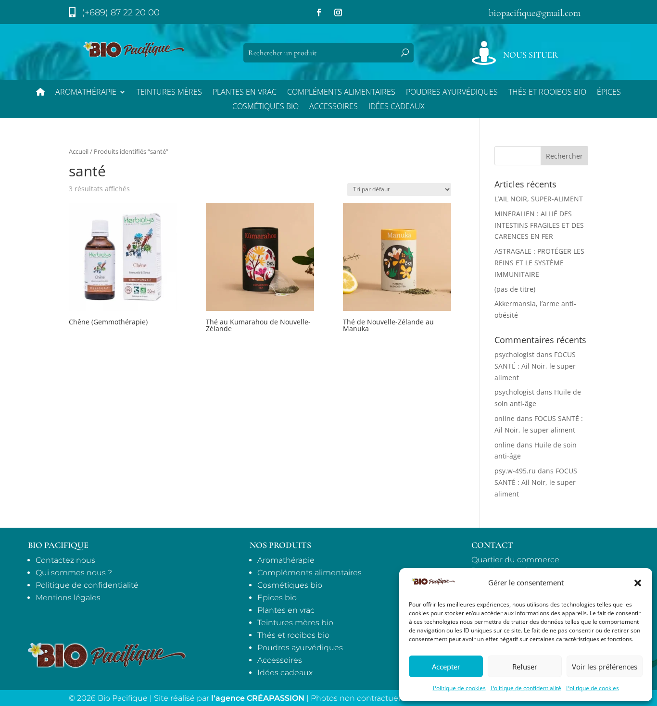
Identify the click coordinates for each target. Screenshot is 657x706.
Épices (609, 92)
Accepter (446, 666)
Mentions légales (68, 597)
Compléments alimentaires (341, 92)
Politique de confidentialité (526, 688)
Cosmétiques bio (265, 107)
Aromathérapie (85, 92)
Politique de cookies (459, 688)
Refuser (524, 666)
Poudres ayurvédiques (452, 92)
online (504, 418)
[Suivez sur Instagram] (338, 12)
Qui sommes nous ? (74, 572)
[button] (638, 583)
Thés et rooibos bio (293, 635)
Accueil (78, 151)
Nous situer (530, 55)
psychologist (514, 354)
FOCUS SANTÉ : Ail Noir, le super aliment (535, 366)
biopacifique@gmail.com (535, 13)
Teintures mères (169, 92)
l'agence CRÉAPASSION (257, 698)
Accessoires (333, 107)
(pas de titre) (514, 289)
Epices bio (277, 597)
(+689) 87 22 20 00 (121, 12)
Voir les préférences (604, 666)
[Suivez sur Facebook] (319, 12)
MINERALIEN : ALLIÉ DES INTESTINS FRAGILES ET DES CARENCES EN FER (539, 225)
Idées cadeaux (285, 672)
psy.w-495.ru (515, 470)
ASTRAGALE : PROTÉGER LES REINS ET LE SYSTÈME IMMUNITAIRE (539, 263)
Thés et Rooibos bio (547, 92)
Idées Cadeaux (396, 107)
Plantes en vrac (245, 92)
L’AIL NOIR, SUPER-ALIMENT (538, 198)
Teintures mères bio (295, 622)
